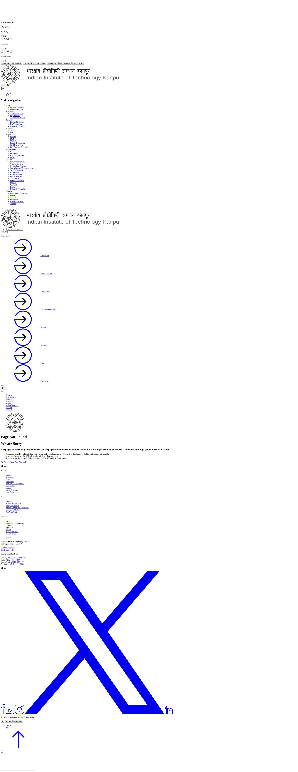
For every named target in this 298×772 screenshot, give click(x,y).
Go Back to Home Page (10, 462)
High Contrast (40, 63)
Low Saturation (29, 63)
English (8, 93)
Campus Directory (12, 506)
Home (8, 105)
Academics (10, 111)
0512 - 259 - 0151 (7, 550)
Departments (15, 116)
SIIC (12, 130)
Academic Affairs (16, 114)
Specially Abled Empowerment (21, 168)
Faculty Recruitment (17, 143)
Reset (4, 37)
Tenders (13, 204)
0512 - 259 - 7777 (18, 562)
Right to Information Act (15, 523)
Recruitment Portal (17, 202)
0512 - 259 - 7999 (15, 558)
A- (2, 721)
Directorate (14, 153)
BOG (12, 151)
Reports (8, 501)
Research (9, 120)
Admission (45, 256)
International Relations (18, 193)
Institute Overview (17, 107)
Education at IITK (17, 109)
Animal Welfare (16, 179)
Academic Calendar (17, 118)
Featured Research (17, 122)
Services (9, 408)
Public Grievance (12, 532)
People (8, 404)
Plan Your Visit (11, 512)
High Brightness (64, 63)
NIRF (8, 480)
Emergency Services (17, 162)
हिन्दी (7, 95)
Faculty (13, 137)
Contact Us (23, 462)
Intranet (8, 530)
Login (8, 521)
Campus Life (10, 486)
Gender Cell (14, 172)
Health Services (16, 174)
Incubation (9, 401)
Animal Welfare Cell (13, 504)
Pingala (13, 183)
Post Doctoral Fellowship (19, 147)
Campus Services (16, 164)
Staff (12, 139)
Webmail (13, 185)
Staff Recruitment (16, 145)
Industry (13, 195)
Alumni (13, 197)
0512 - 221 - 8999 (17, 564)
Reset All (5, 27)
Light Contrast (52, 63)
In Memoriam (11, 534)
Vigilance (9, 528)
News (43, 363)
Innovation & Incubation (15, 484)
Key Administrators (17, 155)
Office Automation (17, 181)
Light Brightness (77, 63)
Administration (11, 406)
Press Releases (11, 492)
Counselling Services (18, 166)
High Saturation (16, 63)
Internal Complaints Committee (17, 508)
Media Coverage (12, 490)
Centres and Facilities (18, 126)
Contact (8, 488)
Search (3, 229)
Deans (12, 158)
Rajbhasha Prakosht (17, 189)
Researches (45, 381)
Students (13, 141)
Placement (14, 200)
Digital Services (16, 176)
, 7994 (24, 558)
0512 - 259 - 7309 (13, 560)
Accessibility (17, 721)
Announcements (47, 274)
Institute (8, 475)
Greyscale (5, 63)
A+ (10, 721)
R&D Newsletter (16, 124)
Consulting (10, 482)
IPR (11, 132)
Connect (9, 410)
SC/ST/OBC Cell (16, 170)
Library (13, 187)
